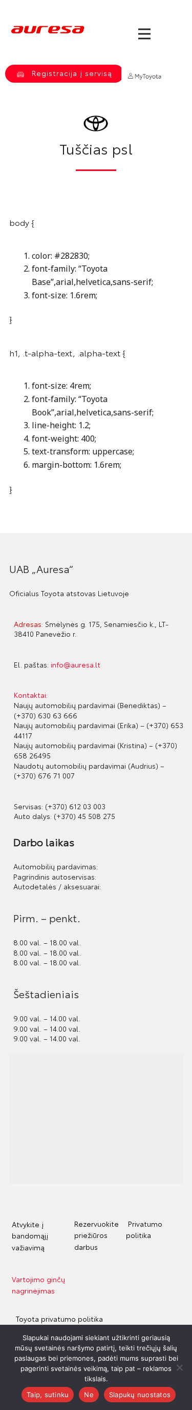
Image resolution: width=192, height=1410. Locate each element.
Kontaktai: (31, 695)
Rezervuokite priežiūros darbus (96, 1235)
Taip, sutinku (48, 1394)
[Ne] (179, 1367)
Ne (89, 1394)
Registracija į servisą (70, 73)
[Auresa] (48, 30)
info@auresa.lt (75, 664)
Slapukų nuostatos (139, 1394)
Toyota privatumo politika (58, 1318)
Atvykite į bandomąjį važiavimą (30, 1235)
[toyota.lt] (96, 123)
